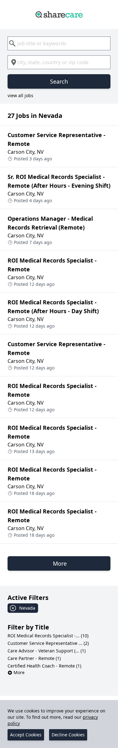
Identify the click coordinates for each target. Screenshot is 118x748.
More (19, 672)
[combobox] (59, 43)
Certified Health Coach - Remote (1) (44, 666)
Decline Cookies (68, 735)
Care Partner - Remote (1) (34, 658)
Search (59, 81)
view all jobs (20, 95)
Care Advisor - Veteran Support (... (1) (47, 651)
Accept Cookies (26, 735)
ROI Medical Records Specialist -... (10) (48, 636)
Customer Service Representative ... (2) (48, 643)
